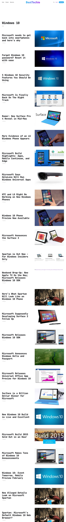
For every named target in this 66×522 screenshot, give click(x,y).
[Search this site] (54, 2)
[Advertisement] (33, 11)
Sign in (57, 2)
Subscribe (61, 2)
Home (3, 2)
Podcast (7, 2)
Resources (12, 2)
